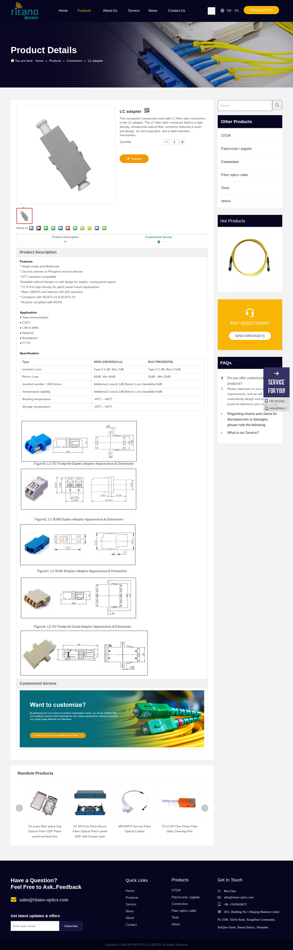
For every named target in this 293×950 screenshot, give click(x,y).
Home (130, 891)
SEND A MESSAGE (248, 336)
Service (131, 904)
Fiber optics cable (234, 175)
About (130, 918)
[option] (250, 260)
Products (132, 897)
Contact (131, 924)
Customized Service (158, 237)
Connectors (230, 162)
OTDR (226, 135)
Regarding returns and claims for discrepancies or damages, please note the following (252, 419)
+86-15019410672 (279, 401)
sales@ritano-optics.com (279, 408)
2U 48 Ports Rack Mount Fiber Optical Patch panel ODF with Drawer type (90, 831)
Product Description (65, 237)
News (130, 911)
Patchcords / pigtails (236, 149)
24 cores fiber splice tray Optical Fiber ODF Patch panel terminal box (45, 831)
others (226, 201)
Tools (225, 188)
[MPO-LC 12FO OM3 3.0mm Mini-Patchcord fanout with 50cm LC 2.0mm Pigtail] (250, 259)
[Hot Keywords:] (211, 11)
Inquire (136, 159)
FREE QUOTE (260, 10)
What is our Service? (243, 432)
